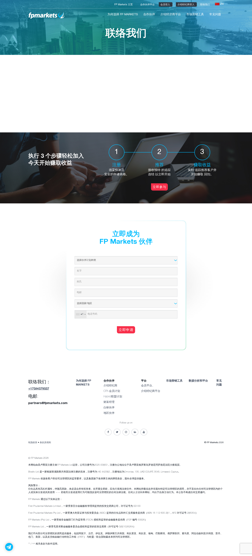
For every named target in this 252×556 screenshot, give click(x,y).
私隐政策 (32, 443)
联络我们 (205, 5)
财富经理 (109, 402)
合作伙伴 (149, 14)
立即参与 (159, 187)
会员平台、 (148, 386)
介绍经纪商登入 (186, 5)
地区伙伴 (109, 413)
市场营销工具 (195, 14)
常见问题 (215, 14)
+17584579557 (38, 389)
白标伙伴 (109, 407)
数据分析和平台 (198, 381)
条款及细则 (45, 443)
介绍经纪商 (110, 386)
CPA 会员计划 (112, 391)
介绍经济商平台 (170, 14)
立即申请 (126, 330)
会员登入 (165, 5)
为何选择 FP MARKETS (122, 14)
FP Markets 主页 (123, 5)
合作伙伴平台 (147, 5)
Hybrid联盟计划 (113, 396)
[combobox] (81, 314)
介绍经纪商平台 (150, 391)
